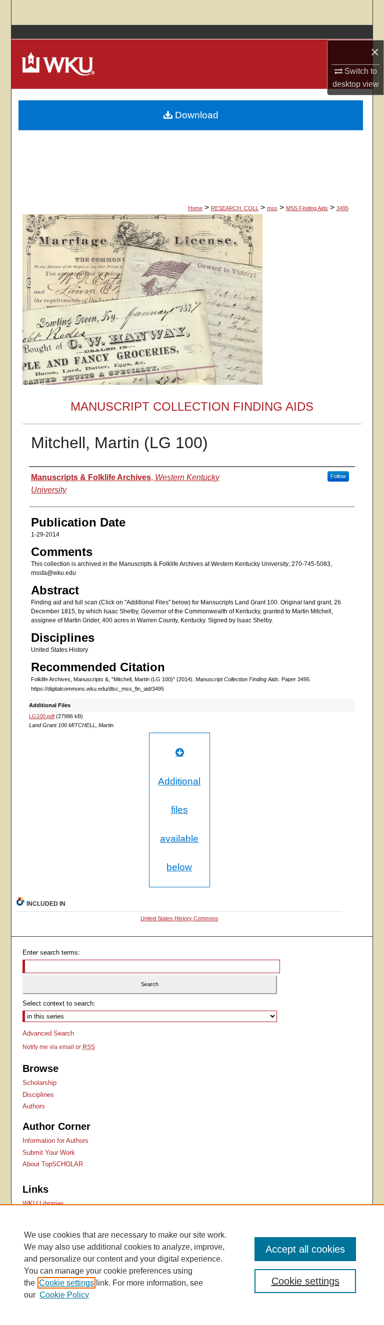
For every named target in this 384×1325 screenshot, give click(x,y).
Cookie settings (66, 1283)
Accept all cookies (305, 1249)
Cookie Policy (64, 1295)
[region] (192, 1264)
